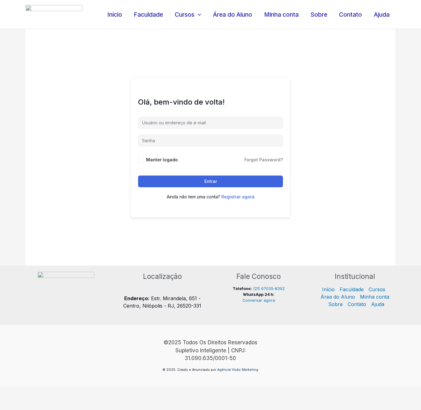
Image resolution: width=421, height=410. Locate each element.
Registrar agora (238, 196)
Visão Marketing (245, 370)
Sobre (318, 14)
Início (114, 14)
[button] (197, 14)
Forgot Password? (263, 159)
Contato (350, 14)
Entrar (210, 181)
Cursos (184, 14)
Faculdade (148, 14)
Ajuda (382, 14)
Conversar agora (259, 300)
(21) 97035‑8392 (269, 288)
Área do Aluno (232, 14)
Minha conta (281, 14)
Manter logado (162, 159)
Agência (224, 370)
